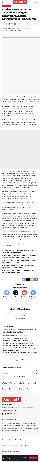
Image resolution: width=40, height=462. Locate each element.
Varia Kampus (7, 5)
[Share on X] (9, 23)
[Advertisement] (20, 149)
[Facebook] (7, 295)
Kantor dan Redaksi (9, 420)
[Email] (12, 23)
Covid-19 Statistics (19, 377)
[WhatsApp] (16, 414)
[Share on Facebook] (6, 23)
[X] (16, 295)
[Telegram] (33, 295)
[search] (31, 2)
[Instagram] (11, 414)
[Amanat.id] (20, 2)
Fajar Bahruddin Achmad (10, 335)
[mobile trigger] (3, 2)
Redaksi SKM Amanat (9, 28)
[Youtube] (24, 295)
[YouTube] (8, 414)
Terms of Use (13, 458)
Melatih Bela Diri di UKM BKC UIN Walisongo (21, 353)
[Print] (15, 23)
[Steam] (14, 414)
